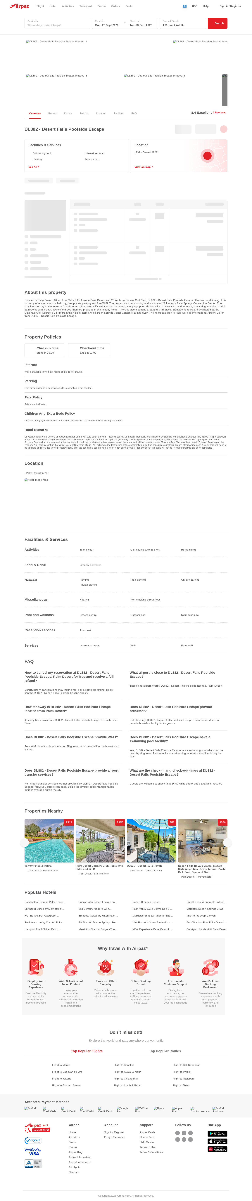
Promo (73, 1147)
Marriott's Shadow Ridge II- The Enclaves (151, 915)
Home (72, 1132)
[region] (126, 848)
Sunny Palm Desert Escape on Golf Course (97, 902)
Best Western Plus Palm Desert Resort (205, 922)
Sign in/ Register (114, 1132)
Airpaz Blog (75, 1152)
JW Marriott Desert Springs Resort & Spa (99, 922)
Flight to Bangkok (124, 1064)
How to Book (147, 1137)
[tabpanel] (126, 1071)
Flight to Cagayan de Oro (67, 1071)
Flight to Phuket (182, 1071)
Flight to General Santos (66, 1085)
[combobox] (57, 25)
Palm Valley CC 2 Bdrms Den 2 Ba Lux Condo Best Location (152, 908)
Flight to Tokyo (181, 1085)
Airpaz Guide (147, 1132)
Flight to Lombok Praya (127, 1085)
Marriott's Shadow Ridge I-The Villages (97, 929)
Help (206, 6)
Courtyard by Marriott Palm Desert (207, 929)
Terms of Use (148, 1147)
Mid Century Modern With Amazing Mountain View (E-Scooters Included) (95, 908)
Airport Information (80, 1162)
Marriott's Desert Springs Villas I (206, 908)
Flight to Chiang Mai (126, 1078)
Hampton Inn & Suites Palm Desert (41, 929)
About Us (74, 1137)
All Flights (74, 1167)
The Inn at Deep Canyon (201, 915)
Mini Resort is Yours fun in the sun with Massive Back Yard (152, 922)
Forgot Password (114, 1137)
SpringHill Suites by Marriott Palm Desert (44, 908)
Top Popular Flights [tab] (87, 1051)
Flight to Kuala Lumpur (127, 1071)
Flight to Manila (61, 1064)
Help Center (147, 1142)
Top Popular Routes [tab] (165, 1051)
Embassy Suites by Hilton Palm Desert (97, 915)
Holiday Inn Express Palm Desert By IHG (44, 902)
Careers (73, 1172)
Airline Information (80, 1157)
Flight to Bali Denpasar (186, 1064)
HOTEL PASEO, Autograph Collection (40, 915)
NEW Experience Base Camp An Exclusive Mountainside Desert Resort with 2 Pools (151, 929)
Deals (72, 1142)
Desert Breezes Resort (146, 901)
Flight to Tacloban (183, 1078)
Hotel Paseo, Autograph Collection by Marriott (207, 902)
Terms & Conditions (151, 1152)
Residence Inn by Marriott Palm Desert (43, 922)
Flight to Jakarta (61, 1078)
